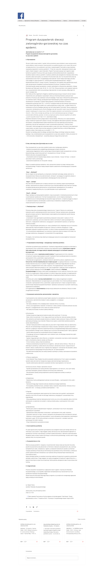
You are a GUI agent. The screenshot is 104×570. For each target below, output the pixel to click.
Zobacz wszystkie (81, 519)
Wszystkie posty (22, 25)
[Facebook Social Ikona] (21, 16)
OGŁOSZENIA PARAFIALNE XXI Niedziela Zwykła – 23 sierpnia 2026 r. (52, 525)
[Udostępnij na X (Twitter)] (30, 507)
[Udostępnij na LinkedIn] (33, 507)
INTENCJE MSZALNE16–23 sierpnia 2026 (73, 525)
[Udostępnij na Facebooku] (26, 507)
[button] (83, 25)
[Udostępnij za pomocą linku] (37, 507)
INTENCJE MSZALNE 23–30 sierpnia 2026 (28, 525)
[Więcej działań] (77, 35)
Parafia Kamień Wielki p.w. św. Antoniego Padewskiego (32, 7)
